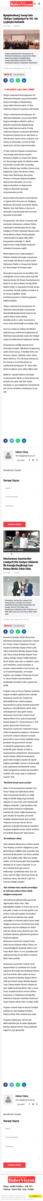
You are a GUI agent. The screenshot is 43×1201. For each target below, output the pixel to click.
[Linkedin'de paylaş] (24, 80)
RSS (31, 1186)
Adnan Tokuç (21, 452)
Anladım (35, 1196)
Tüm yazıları (21, 460)
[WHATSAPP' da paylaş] (18, 80)
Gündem (17, 26)
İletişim (31, 1189)
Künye (6, 1186)
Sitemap (6, 1189)
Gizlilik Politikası (17, 1186)
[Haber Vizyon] (21, 1179)
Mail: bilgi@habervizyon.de (25, 456)
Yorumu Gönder (14, 524)
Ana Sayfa (6, 26)
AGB (26, 1186)
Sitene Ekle (16, 1189)
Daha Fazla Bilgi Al (28, 1199)
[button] (39, 3)
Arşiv (24, 1189)
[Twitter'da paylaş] (11, 80)
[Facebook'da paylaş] (5, 80)
